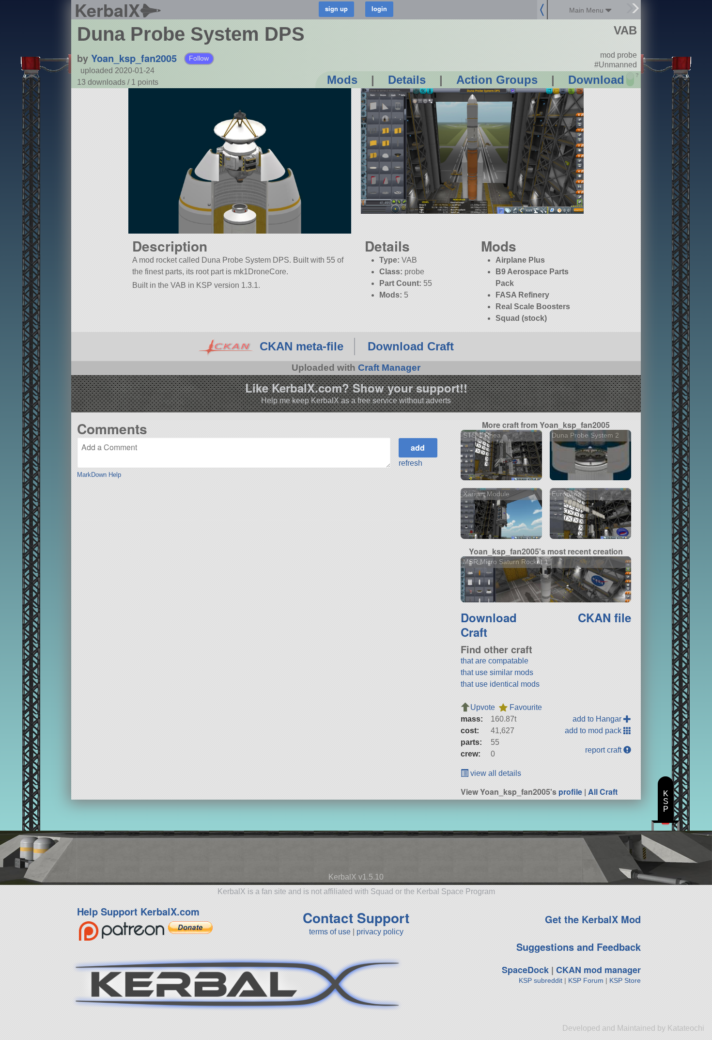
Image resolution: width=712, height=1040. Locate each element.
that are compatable (494, 661)
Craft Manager (389, 367)
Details (407, 79)
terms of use (330, 932)
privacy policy (379, 932)
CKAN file (604, 617)
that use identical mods (500, 684)
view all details (494, 773)
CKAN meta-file (301, 346)
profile (570, 791)
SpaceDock (525, 969)
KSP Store (625, 980)
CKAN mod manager (598, 969)
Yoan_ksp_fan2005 (134, 58)
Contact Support (356, 918)
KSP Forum (586, 980)
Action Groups (497, 79)
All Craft (603, 791)
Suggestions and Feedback (578, 947)
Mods (342, 79)
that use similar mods (497, 672)
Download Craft (411, 346)
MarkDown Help (99, 474)
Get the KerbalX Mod (593, 919)
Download (596, 79)
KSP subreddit (540, 980)
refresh (410, 463)
